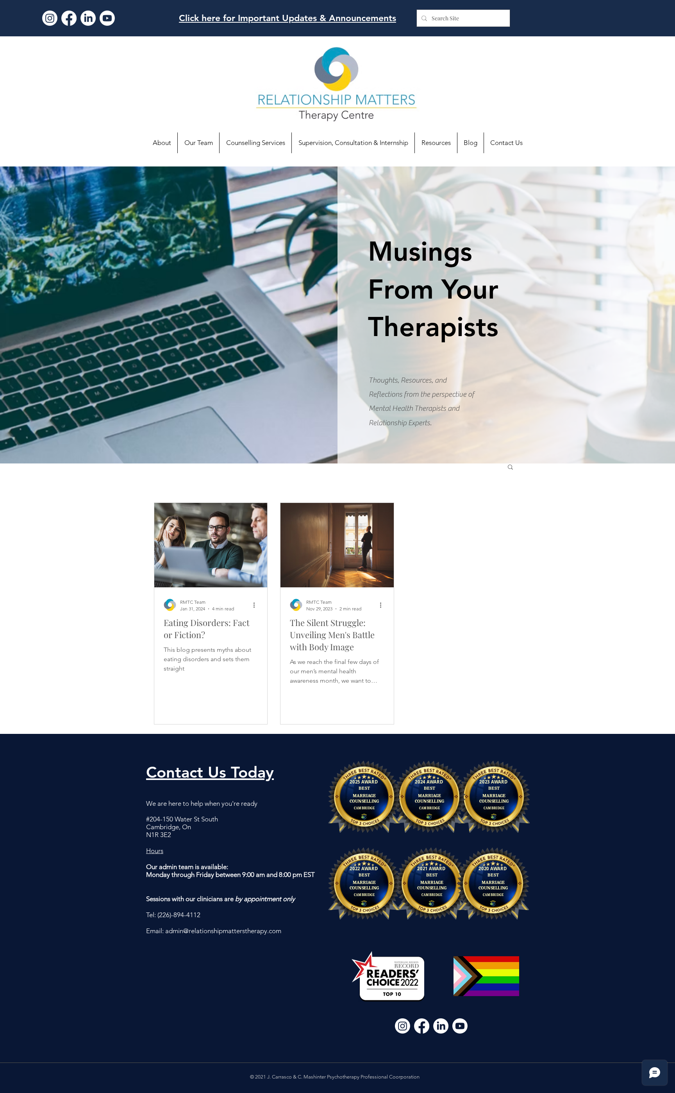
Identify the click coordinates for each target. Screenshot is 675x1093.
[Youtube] (107, 18)
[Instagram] (49, 18)
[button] (510, 467)
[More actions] (256, 605)
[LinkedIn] (88, 18)
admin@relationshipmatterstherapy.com (223, 931)
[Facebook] (69, 18)
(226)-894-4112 (178, 915)
